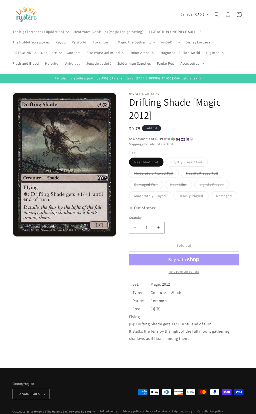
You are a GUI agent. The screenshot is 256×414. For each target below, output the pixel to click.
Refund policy (109, 411)
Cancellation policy (210, 411)
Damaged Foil (148, 185)
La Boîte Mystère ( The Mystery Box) (46, 411)
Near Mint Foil (149, 163)
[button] (40, 31)
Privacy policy (131, 411)
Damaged (226, 196)
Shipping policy (182, 411)
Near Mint (181, 185)
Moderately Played (152, 196)
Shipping (135, 144)
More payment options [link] (183, 271)
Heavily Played (193, 196)
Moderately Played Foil (156, 174)
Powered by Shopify (82, 411)
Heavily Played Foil (205, 174)
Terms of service (156, 411)
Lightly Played (214, 185)
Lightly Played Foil (189, 163)
